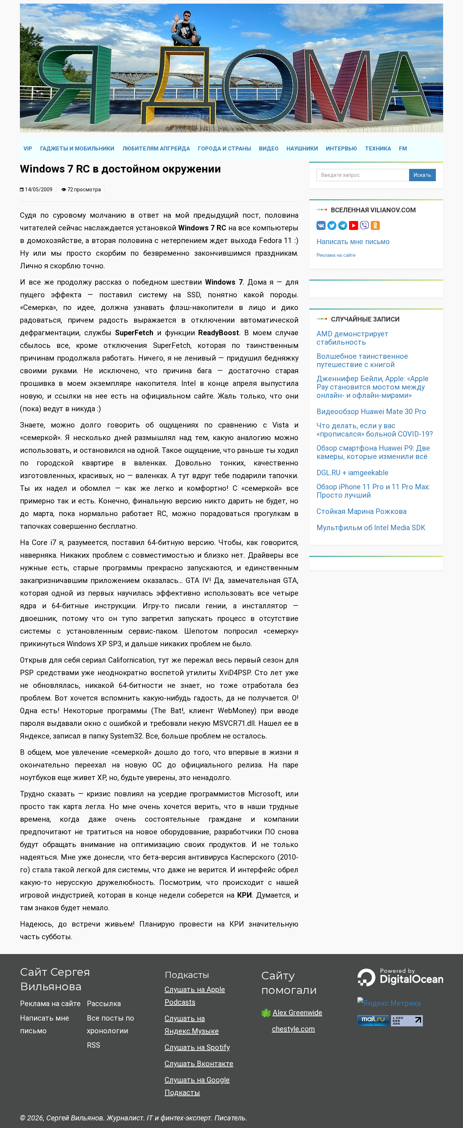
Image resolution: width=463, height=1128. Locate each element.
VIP (28, 148)
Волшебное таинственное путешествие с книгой (362, 360)
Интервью (341, 148)
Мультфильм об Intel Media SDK (371, 528)
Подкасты (187, 975)
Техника (378, 148)
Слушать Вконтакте (199, 1063)
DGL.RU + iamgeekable (352, 473)
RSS (93, 1045)
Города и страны (224, 148)
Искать (422, 175)
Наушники (302, 148)
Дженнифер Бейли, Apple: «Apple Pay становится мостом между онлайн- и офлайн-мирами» (373, 387)
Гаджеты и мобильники (77, 148)
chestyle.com (293, 1029)
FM (403, 148)
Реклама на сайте (336, 255)
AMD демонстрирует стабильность (352, 338)
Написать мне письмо (353, 242)
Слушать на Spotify (197, 1047)
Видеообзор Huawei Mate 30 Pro (371, 412)
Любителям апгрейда (156, 148)
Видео (269, 148)
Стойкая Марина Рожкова (362, 511)
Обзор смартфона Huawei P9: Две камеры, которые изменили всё (373, 452)
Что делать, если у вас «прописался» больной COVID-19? (375, 430)
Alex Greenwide (297, 1012)
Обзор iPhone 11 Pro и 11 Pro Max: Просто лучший (373, 491)
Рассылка (104, 1003)
